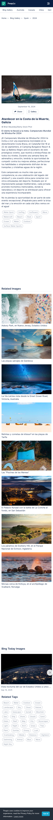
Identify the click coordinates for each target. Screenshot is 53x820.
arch (24, 726)
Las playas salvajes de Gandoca (17, 361)
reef (15, 721)
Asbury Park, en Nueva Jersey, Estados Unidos (24, 325)
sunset (28, 712)
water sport (9, 212)
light (6, 726)
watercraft (8, 217)
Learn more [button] (18, 816)
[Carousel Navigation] (26, 674)
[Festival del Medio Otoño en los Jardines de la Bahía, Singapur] (49, 89)
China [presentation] (41, 10)
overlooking (9, 735)
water (16, 221)
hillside (21, 735)
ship (13, 716)
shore (22, 716)
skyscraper (43, 721)
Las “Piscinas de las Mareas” (15, 472)
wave (44, 212)
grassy (26, 730)
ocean (6, 221)
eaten (6, 721)
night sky (8, 744)
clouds (33, 716)
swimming (8, 739)
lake (6, 712)
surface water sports (13, 226)
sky (19, 707)
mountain (40, 712)
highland (45, 735)
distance (33, 735)
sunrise (16, 730)
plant (6, 730)
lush (36, 730)
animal (20, 739)
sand (42, 716)
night (15, 726)
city (32, 721)
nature (38, 707)
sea (5, 716)
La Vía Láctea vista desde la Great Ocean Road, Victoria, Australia (25, 397)
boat (29, 217)
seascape (16, 712)
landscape (8, 707)
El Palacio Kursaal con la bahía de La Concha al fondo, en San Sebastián (25, 509)
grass (33, 726)
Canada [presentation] (31, 10)
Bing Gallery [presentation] (8, 10)
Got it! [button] (45, 814)
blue (29, 739)
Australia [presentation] (20, 10)
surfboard (33, 212)
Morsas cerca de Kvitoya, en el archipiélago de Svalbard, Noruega (24, 585)
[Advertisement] (26, 47)
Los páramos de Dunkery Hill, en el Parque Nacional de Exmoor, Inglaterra (22, 547)
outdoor (27, 221)
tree (42, 726)
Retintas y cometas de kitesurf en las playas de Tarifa (25, 435)
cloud (28, 707)
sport (38, 217)
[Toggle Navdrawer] (48, 3)
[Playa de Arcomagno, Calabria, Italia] (4, 89)
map (23, 721)
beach (20, 217)
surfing (21, 212)
